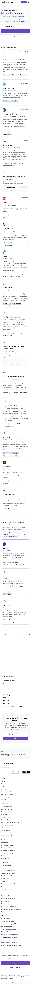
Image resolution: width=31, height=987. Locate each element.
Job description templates (8, 870)
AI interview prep (5, 855)
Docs (2, 786)
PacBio (5, 202)
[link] (4, 634)
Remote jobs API (5, 918)
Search (15, 31)
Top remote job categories (8, 898)
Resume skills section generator (9, 934)
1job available (24, 197)
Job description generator (8, 868)
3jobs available (24, 109)
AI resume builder (6, 847)
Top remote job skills (6, 901)
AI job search (4, 814)
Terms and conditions (7, 794)
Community (4, 783)
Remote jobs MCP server (7, 921)
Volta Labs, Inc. (8, 228)
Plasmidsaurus (8, 467)
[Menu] (28, 2)
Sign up (15, 738)
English (15, 982)
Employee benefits (6, 791)
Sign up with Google (16, 734)
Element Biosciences (10, 114)
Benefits (12, 319)
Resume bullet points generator (9, 932)
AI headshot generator (7, 853)
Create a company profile (8, 883)
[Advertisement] (15, 42)
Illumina (5, 57)
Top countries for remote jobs (9, 904)
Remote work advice (6, 817)
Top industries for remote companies (11, 912)
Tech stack (20, 59)
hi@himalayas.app (6, 767)
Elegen (5, 576)
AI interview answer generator (9, 937)
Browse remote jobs (6, 809)
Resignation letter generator (9, 942)
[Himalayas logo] (7, 2)
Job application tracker (7, 845)
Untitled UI (22, 977)
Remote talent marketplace (8, 876)
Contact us (4, 799)
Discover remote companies (9, 812)
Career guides (5, 819)
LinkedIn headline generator (9, 940)
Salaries (12, 59)
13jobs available (23, 52)
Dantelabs (6, 437)
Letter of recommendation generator (11, 945)
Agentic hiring (5, 881)
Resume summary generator (9, 929)
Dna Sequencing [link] (26, 634)
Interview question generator (9, 873)
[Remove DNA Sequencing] (12, 26)
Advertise (3, 889)
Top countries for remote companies (11, 909)
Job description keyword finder (9, 924)
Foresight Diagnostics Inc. (11, 317)
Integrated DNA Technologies (13, 406)
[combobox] (21, 26)
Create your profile (6, 806)
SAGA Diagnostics (9, 494)
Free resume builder (6, 926)
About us (3, 781)
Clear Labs (6, 605)
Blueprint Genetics (9, 287)
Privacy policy (5, 797)
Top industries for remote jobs (9, 906)
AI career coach (5, 858)
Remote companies (14, 634)
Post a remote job (6, 865)
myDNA (5, 256)
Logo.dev (10, 978)
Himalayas (4, 634)
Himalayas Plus (5, 842)
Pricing (3, 886)
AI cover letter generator (8, 850)
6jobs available (24, 83)
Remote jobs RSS (5, 830)
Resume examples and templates (10, 822)
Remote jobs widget (6, 833)
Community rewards (6, 835)
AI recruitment (5, 878)
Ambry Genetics (8, 88)
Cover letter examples (7, 825)
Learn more (23, 189)
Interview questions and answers (10, 827)
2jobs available (24, 140)
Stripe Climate (7, 756)
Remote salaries (5, 896)
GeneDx (5, 548)
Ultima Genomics (8, 145)
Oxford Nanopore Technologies (13, 376)
